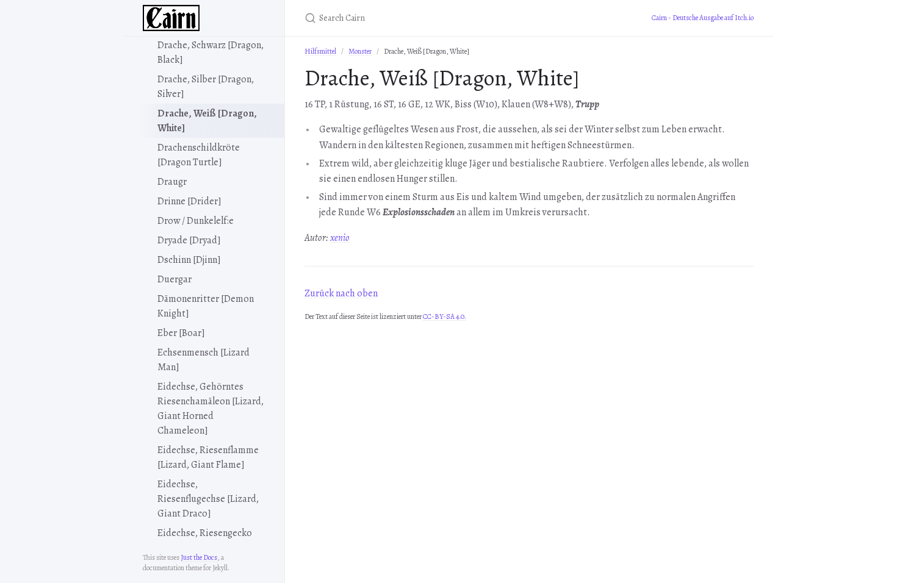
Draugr (172, 181)
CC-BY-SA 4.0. (444, 316)
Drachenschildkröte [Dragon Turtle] (198, 155)
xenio (340, 238)
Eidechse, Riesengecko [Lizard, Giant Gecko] (204, 540)
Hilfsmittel (320, 51)
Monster (360, 51)
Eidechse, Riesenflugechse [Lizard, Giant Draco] (208, 498)
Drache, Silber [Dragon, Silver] (205, 87)
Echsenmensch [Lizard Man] (203, 360)
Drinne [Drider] (189, 201)
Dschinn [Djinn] (189, 259)
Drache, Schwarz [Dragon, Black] (210, 52)
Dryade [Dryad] (189, 240)
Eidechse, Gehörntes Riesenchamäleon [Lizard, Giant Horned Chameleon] (210, 408)
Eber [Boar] (181, 333)
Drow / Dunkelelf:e (195, 220)
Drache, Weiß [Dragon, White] (207, 121)
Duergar (174, 279)
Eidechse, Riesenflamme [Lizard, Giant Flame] (208, 457)
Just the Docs (199, 557)
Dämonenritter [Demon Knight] (205, 306)
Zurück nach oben (341, 293)
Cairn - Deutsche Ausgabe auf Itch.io (703, 18)
